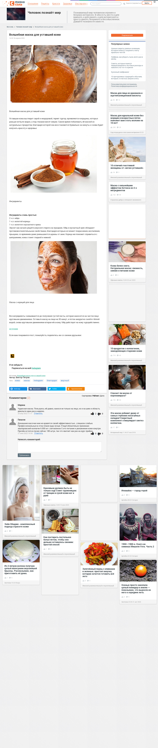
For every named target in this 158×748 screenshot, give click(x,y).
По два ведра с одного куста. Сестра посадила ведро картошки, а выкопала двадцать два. (19, 617)
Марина (21, 405)
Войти (147, 3)
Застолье (7, 583)
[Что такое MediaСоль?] (155, 2)
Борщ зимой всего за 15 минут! (59, 665)
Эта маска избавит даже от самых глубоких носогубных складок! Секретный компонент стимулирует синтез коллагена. (126, 418)
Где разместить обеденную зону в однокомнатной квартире (135, 674)
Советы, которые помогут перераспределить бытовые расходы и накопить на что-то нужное (127, 65)
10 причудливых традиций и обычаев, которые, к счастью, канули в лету (126, 77)
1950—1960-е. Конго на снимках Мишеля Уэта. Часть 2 (137, 545)
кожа (17, 380)
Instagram (36, 368)
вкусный (65, 380)
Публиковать (24, 455)
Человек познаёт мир (44, 12)
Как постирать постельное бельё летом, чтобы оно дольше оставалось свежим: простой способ (58, 541)
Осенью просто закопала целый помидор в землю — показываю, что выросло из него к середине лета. (136, 589)
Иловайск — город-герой (134, 490)
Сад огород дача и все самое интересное (124, 132)
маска (27, 380)
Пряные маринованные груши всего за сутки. (20, 733)
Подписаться (127, 35)
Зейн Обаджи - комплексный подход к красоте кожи (19, 525)
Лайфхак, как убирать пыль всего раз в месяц (127, 58)
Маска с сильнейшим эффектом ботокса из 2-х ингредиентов (123, 188)
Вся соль (10, 27)
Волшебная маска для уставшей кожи (49, 27)
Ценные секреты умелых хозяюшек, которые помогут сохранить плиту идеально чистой (125, 50)
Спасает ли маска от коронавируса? (121, 394)
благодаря (52, 380)
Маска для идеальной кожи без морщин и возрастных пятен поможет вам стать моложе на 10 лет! (126, 119)
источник (13, 328)
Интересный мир (116, 432)
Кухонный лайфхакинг (120, 72)
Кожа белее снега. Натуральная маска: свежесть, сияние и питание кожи (126, 268)
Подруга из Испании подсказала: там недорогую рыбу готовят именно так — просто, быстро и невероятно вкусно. (19, 664)
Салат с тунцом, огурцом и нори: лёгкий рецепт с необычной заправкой (96, 621)
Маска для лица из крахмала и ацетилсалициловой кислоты (126, 94)
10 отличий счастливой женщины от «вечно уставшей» (126, 166)
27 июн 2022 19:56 (25, 433)
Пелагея (21, 419)
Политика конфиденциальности (124, 86)
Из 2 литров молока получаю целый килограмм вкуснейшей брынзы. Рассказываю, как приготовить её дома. (20, 569)
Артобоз (124, 500)
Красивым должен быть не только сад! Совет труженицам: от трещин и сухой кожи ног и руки (60, 492)
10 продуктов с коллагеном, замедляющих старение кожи (126, 349)
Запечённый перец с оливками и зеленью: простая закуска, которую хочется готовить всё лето (98, 572)
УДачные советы (116, 280)
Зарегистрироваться (133, 3)
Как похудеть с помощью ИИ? (59, 624)
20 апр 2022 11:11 (25, 413)
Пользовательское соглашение (123, 84)
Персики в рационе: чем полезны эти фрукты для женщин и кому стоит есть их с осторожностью (98, 670)
